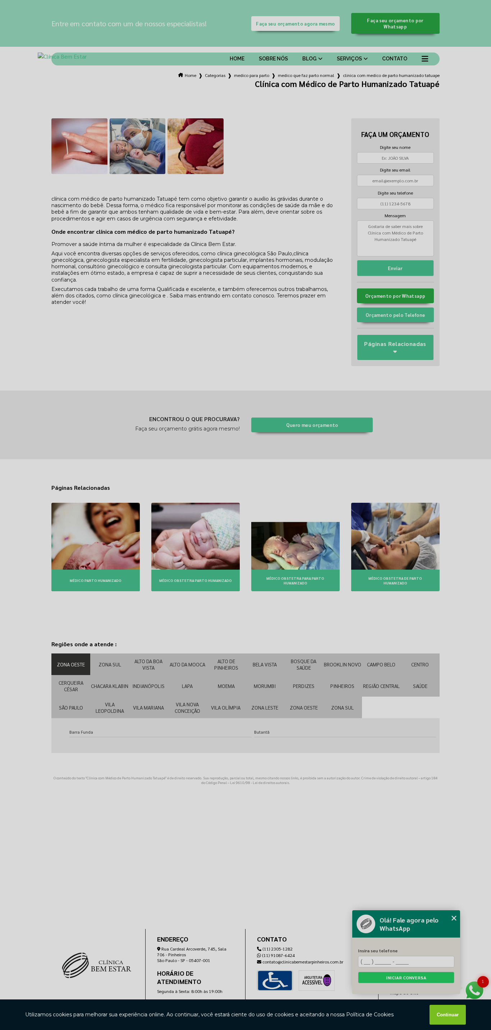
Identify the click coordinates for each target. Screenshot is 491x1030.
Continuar (448, 1014)
